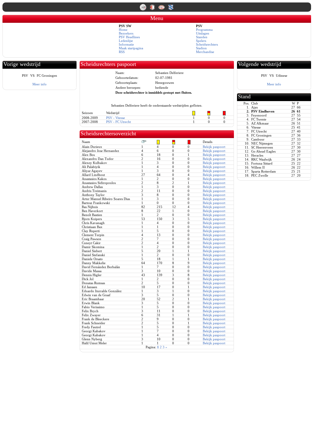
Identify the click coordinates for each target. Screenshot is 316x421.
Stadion (201, 48)
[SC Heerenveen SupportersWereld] (171, 9)
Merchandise (205, 52)
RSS (122, 52)
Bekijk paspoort (214, 147)
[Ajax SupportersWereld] (143, 9)
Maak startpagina (131, 48)
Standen (201, 37)
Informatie (126, 44)
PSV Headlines (129, 37)
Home (123, 29)
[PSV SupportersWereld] (162, 9)
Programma (204, 29)
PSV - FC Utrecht (118, 122)
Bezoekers (126, 33)
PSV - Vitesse (115, 118)
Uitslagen (202, 33)
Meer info (39, 84)
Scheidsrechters (207, 44)
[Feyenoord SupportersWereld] (152, 9)
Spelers (201, 41)
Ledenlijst (126, 41)
